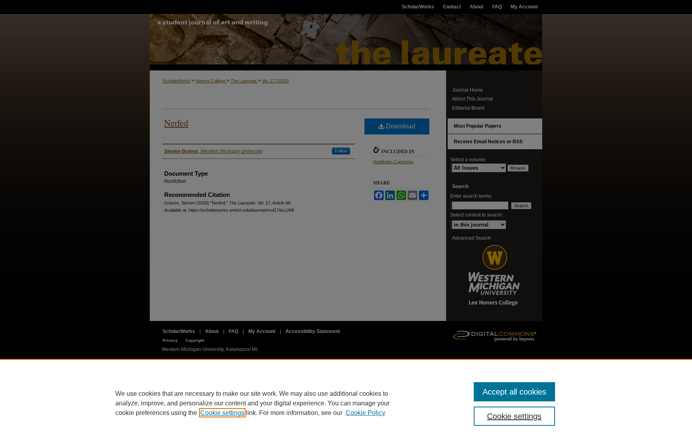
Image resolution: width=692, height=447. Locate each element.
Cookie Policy (365, 412)
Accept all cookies (514, 391)
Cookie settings (222, 412)
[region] (346, 403)
